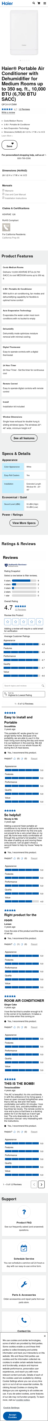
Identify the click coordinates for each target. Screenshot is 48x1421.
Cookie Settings (11, 1407)
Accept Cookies (12, 1416)
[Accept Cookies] (45, 1336)
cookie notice (23, 1399)
